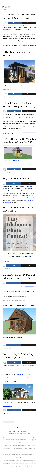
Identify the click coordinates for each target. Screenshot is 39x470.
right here (31, 41)
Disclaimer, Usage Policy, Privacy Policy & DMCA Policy (19, 433)
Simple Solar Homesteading (9, 118)
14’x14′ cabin (32, 291)
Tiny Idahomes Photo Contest (16, 178)
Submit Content (19, 434)
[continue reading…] (7, 89)
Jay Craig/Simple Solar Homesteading (15, 85)
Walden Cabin (16, 160)
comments (7, 97)
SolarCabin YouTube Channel (26, 118)
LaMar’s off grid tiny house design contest (24, 365)
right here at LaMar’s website (23, 374)
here (22, 468)
